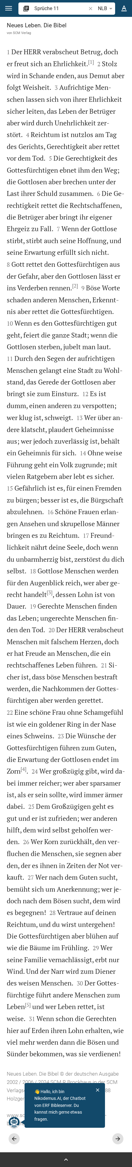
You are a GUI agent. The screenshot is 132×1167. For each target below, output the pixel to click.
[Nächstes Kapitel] (117, 1138)
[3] (49, 592)
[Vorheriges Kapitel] (14, 1138)
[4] (23, 769)
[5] (28, 1004)
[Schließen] (97, 1090)
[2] (75, 285)
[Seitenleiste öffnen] (66, 1159)
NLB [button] (102, 8)
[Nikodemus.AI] (14, 1122)
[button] (8, 8)
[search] (61, 8)
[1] (91, 62)
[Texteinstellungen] (124, 8)
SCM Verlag (22, 33)
